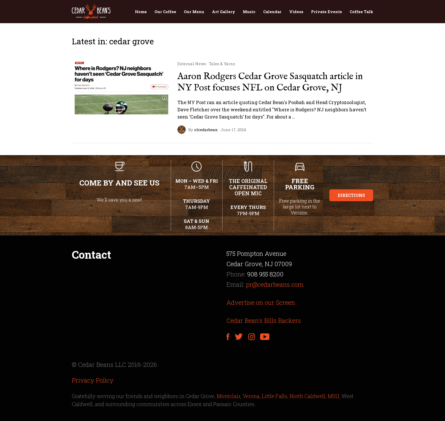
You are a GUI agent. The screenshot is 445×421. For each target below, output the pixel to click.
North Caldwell (307, 396)
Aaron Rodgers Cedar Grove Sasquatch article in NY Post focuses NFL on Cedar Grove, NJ (270, 82)
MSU (333, 396)
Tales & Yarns (222, 64)
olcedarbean (206, 129)
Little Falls (274, 396)
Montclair (228, 396)
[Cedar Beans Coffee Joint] (91, 11)
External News (191, 64)
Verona (251, 396)
